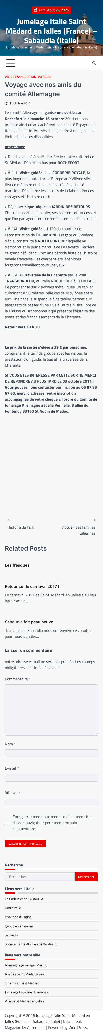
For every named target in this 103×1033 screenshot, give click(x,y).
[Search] (94, 63)
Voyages (44, 77)
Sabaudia (11, 935)
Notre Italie (13, 907)
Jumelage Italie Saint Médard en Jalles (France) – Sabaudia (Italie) (52, 30)
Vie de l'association (20, 77)
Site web (12, 792)
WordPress (78, 1027)
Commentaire (18, 679)
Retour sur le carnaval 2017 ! (32, 586)
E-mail (12, 768)
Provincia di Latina (18, 917)
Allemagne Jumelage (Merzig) (26, 965)
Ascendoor (36, 1027)
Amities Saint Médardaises (24, 974)
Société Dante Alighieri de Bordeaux (31, 944)
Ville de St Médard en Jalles (24, 1001)
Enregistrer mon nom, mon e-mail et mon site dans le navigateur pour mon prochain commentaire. (52, 823)
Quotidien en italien (19, 926)
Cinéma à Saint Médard (22, 983)
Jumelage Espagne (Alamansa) (27, 992)
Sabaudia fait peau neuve (29, 621)
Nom (10, 744)
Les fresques (17, 565)
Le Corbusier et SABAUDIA (24, 898)
